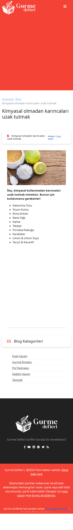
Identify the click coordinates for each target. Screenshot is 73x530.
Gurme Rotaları (22, 362)
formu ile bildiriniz (43, 495)
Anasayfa (8, 99)
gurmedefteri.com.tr (57, 508)
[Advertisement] (36, 53)
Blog (18, 99)
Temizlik (17, 380)
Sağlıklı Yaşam (21, 374)
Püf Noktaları (20, 368)
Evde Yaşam (19, 356)
